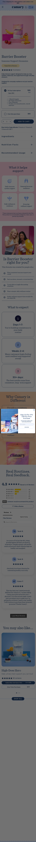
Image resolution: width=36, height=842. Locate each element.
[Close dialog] (34, 410)
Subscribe (26, 427)
